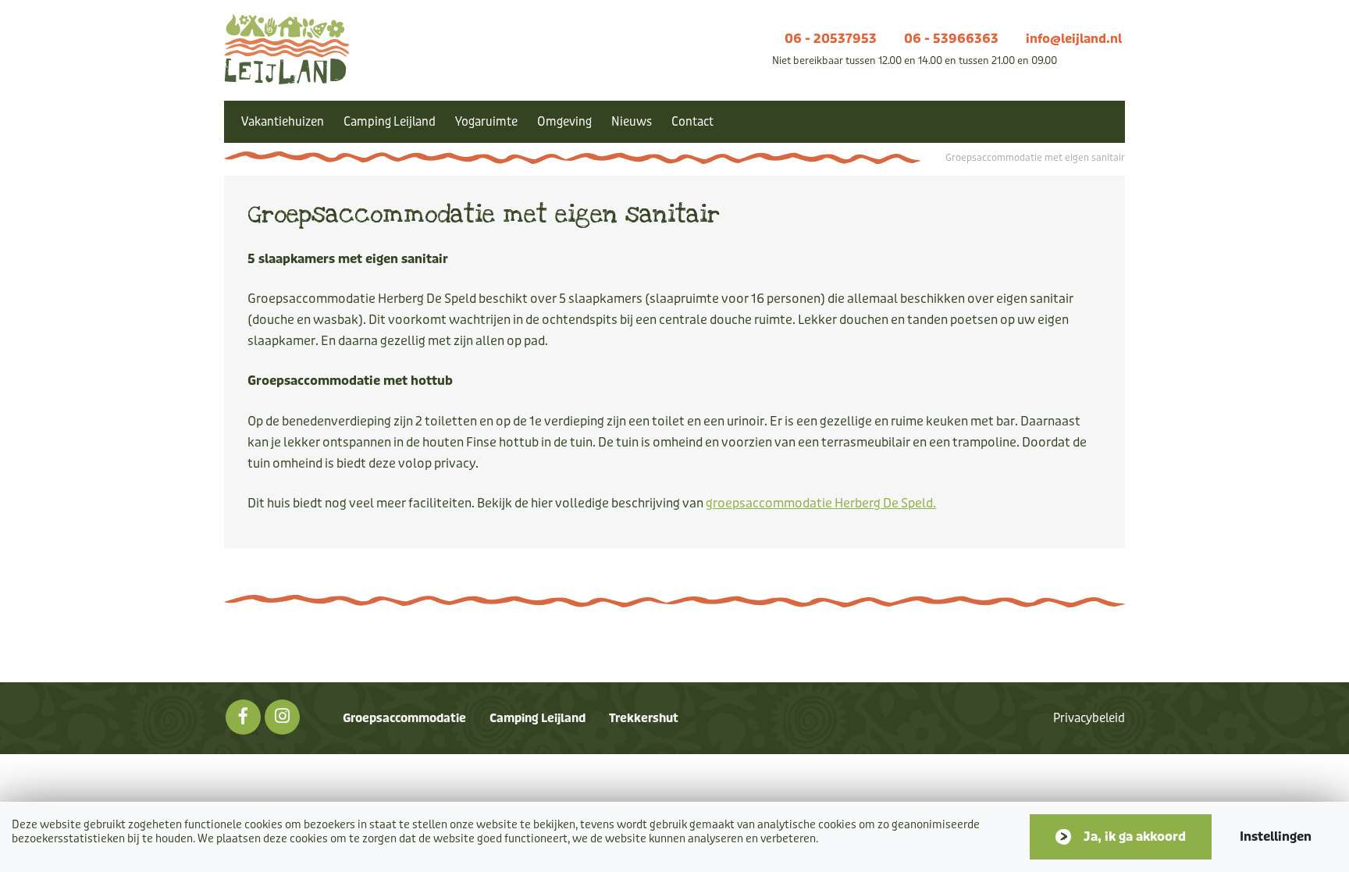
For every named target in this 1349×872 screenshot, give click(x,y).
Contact (692, 122)
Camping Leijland (389, 122)
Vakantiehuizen (282, 122)
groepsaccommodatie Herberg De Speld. (821, 503)
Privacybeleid (1089, 718)
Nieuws (631, 122)
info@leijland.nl (1074, 38)
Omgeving (564, 122)
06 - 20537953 (831, 38)
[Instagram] (282, 717)
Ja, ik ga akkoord (1135, 836)
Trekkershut (643, 718)
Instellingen (1276, 836)
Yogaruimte (486, 122)
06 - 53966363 (951, 38)
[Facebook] (243, 717)
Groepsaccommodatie (404, 718)
